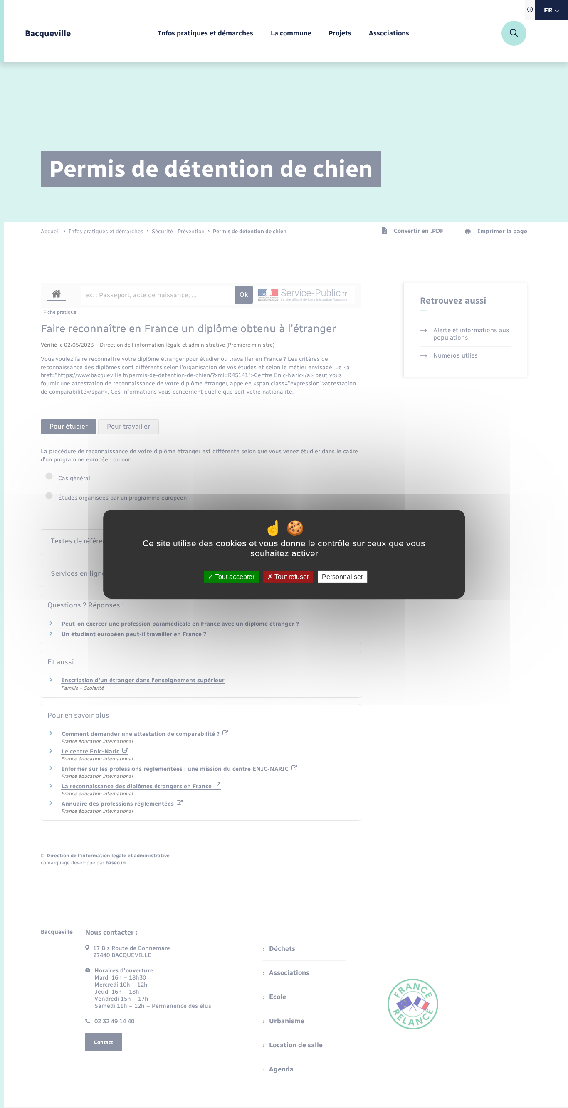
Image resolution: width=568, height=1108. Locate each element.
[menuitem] (205, 33)
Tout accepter (233, 576)
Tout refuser (291, 576)
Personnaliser (342, 576)
